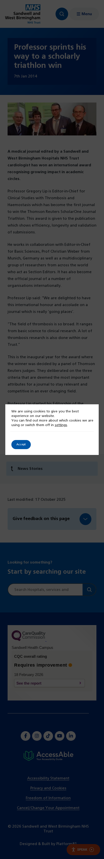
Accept (21, 444)
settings (61, 425)
